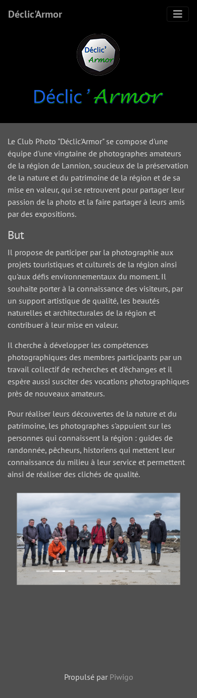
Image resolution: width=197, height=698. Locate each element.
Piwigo (121, 677)
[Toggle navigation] (178, 14)
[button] (21, 539)
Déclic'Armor (35, 14)
